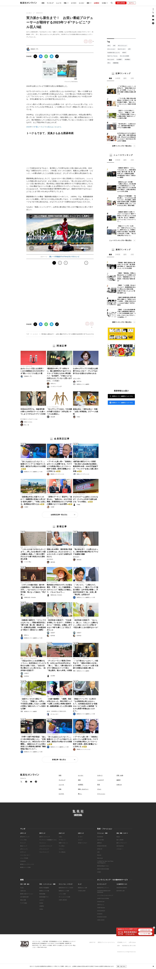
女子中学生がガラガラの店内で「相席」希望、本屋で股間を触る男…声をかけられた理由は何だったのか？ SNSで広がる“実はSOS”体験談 (126, 137)
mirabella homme (102, 917)
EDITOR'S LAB (120, 890)
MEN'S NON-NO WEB (103, 869)
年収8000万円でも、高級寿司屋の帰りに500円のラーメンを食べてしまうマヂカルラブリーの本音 (33, 411)
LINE (46, 56)
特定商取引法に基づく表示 (129, 945)
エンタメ (81, 3)
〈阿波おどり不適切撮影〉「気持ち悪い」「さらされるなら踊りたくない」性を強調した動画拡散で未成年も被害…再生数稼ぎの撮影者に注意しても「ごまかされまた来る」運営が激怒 (126, 200)
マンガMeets (62, 852)
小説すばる (23, 890)
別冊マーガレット (63, 843)
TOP (27, 334)
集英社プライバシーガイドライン (106, 942)
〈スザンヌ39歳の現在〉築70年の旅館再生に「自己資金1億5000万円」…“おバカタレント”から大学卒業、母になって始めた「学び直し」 (33, 589)
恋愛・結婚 (120, 775)
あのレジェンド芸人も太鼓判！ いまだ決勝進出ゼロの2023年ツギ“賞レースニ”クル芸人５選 (32, 371)
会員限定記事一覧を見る (59, 514)
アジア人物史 (23, 903)
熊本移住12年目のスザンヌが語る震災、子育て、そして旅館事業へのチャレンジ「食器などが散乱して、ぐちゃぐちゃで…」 (59, 588)
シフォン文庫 (62, 893)
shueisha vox (100, 901)
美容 (98, 784)
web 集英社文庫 (24, 897)
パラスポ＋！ (120, 849)
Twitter (35, 56)
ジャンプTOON (24, 858)
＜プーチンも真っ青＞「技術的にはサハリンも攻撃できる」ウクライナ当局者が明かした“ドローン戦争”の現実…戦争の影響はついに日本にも (59, 466)
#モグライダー (121, 49)
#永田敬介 (127, 59)
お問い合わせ (132, 942)
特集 (60, 789)
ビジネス (73, 3)
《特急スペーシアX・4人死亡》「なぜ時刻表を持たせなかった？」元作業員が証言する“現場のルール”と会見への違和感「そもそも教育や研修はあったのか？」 (85, 705)
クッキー (80, 836)
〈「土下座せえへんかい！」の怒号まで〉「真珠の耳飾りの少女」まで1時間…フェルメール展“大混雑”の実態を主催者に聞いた (85, 664)
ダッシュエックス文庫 (64, 897)
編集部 (119, 780)
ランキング (50, 3)
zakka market (100, 920)
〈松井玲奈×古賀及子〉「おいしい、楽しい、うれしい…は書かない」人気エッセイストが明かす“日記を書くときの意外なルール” (85, 623)
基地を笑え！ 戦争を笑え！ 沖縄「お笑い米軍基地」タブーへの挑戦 (85, 411)
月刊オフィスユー (82, 843)
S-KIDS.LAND (81, 890)
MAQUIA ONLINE (101, 846)
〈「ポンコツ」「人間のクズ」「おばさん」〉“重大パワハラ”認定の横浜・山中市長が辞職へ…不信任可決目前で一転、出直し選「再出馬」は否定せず (85, 589)
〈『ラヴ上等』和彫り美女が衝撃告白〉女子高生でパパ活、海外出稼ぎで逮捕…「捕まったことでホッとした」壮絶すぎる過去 (126, 102)
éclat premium (101, 910)
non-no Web (100, 839)
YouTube (153, 20)
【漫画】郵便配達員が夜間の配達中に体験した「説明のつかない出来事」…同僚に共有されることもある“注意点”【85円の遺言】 (126, 301)
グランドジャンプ (44, 849)
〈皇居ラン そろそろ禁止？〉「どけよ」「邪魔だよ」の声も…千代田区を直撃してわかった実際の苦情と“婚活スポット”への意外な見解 (33, 703)
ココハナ (80, 839)
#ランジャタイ (111, 49)
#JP (114, 45)
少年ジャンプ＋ (24, 849)
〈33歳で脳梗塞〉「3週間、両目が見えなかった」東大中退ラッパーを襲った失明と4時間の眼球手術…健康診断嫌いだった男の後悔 (59, 702)
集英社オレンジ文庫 (64, 890)
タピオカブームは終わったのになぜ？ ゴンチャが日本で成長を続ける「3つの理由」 (85, 499)
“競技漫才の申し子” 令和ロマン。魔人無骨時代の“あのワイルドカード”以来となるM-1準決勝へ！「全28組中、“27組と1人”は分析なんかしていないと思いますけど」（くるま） (59, 375)
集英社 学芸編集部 (44, 887)
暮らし (22, 582)
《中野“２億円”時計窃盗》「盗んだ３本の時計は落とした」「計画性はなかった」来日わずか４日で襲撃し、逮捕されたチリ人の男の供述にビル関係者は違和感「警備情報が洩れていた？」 (33, 743)
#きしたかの (111, 59)
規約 (118, 945)
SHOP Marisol (101, 907)
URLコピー (57, 56)
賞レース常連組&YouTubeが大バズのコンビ (64, 256)
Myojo (118, 836)
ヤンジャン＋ (42, 843)
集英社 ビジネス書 (44, 890)
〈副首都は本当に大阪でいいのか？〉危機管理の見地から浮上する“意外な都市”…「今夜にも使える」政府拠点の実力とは (33, 500)
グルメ (99, 789)
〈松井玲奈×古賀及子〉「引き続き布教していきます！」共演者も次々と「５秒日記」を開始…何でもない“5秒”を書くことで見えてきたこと (59, 625)
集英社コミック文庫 (25, 867)
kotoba (41, 903)
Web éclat (100, 858)
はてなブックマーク (51, 56)
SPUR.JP (99, 849)
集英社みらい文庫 (82, 887)
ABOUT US (92, 942)
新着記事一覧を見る (59, 759)
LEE (98, 852)
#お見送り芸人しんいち (114, 52)
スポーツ (99, 775)
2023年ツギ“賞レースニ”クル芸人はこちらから (43, 127)
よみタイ (41, 900)
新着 (43, 3)
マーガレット (62, 839)
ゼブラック (23, 852)
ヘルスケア (100, 780)
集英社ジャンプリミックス (27, 864)
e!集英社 (41, 906)
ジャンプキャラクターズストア (105, 895)
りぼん (60, 836)
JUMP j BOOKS (63, 900)
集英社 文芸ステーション (26, 893)
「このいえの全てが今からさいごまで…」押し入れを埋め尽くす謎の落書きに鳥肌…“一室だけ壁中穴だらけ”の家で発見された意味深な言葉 (33, 554)
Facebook (41, 56)
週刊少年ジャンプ (24, 836)
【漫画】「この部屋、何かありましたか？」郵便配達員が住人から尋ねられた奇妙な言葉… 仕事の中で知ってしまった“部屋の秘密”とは (126, 288)
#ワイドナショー (122, 45)
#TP (129, 49)
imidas (41, 909)
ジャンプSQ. (23, 839)
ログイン (131, 3)
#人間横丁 (119, 59)
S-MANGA (23, 861)
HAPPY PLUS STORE (103, 898)
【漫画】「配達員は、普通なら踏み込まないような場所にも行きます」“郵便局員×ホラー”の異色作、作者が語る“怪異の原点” (126, 276)
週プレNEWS (120, 839)
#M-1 (109, 45)
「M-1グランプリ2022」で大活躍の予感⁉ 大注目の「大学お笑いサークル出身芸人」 (59, 411)
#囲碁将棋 (115, 63)
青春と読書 (23, 900)
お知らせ (119, 784)
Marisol (99, 855)
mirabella (99, 913)
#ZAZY (124, 52)
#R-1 (109, 63)
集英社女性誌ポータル (103, 866)
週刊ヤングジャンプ (44, 836)
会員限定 (96, 3)
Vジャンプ (23, 843)
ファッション (101, 793)
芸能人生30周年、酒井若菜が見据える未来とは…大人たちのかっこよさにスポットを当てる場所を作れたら (59, 552)
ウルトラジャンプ (44, 852)
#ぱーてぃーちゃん (112, 56)
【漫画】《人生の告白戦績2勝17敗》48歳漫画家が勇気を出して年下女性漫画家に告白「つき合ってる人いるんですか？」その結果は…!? (126, 313)
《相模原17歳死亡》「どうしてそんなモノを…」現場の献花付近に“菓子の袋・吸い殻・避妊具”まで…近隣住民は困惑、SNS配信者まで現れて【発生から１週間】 (33, 625)
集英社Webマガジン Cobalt (66, 887)
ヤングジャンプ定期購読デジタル (48, 839)
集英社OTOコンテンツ (103, 887)
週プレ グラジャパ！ (122, 843)
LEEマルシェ (100, 904)
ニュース (58, 3)
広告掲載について (121, 942)
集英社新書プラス (44, 897)
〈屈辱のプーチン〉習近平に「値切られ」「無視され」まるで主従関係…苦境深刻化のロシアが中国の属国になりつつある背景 (59, 500)
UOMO (99, 872)
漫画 (79, 780)
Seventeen (100, 836)
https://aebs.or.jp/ (42, 947)
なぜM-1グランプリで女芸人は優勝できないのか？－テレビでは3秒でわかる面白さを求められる (85, 371)
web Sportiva (120, 846)
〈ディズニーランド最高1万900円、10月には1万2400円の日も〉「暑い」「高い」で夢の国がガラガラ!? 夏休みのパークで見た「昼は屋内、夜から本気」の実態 (59, 665)
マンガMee (62, 846)
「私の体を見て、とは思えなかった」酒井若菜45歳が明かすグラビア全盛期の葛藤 (85, 551)
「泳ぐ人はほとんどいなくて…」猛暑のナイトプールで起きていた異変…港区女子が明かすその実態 (33, 465)
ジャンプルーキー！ (25, 855)
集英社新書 (42, 893)
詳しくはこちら (121, 966)
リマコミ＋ (61, 849)
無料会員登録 (121, 3)
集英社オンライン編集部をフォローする (122, 396)
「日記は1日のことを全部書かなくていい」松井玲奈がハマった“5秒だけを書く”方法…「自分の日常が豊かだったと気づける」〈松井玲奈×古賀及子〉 (33, 665)
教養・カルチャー (77, 459)
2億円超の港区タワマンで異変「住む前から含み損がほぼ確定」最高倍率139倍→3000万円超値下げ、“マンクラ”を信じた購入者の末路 (85, 466)
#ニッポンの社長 (124, 56)
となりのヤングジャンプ (45, 846)
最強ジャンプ (23, 846)
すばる (22, 887)
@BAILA (99, 843)
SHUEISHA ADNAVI (122, 887)
